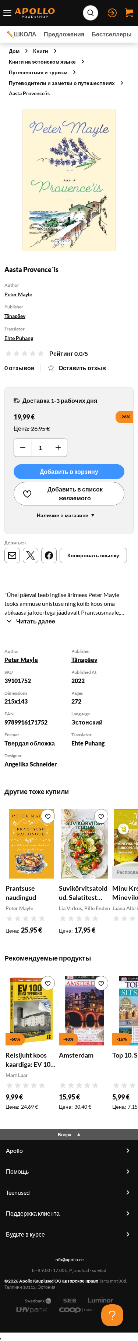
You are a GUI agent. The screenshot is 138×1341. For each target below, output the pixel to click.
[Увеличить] (58, 448)
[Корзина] (129, 13)
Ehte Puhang (18, 338)
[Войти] (112, 13)
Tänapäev (14, 316)
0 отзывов (19, 367)
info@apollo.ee (69, 1259)
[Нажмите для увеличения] (69, 180)
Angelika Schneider (30, 764)
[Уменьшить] (23, 448)
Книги (40, 51)
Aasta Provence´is (29, 93)
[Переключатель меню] (7, 12)
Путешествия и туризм (38, 72)
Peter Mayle (18, 294)
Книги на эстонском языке (42, 61)
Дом (14, 51)
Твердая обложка (29, 743)
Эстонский (87, 722)
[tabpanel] (69, 708)
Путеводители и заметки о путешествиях (62, 83)
